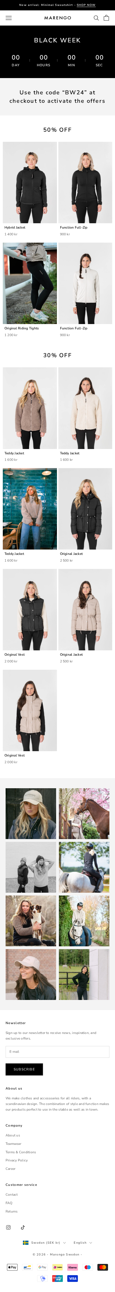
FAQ (9, 1203)
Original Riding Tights (21, 328)
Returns (12, 1211)
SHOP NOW (86, 5)
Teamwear (13, 1143)
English (80, 1243)
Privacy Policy (17, 1160)
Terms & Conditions (21, 1152)
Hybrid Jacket (14, 227)
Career (10, 1168)
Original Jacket (71, 554)
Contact (12, 1194)
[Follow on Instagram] (8, 1227)
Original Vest (14, 654)
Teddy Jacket (14, 453)
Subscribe (24, 1069)
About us (13, 1135)
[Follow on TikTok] (23, 1227)
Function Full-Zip (74, 227)
